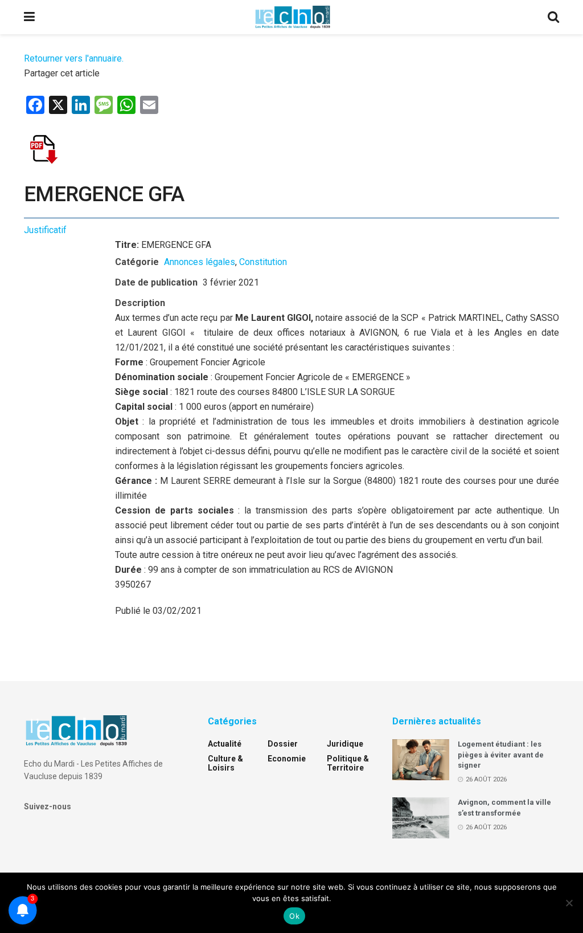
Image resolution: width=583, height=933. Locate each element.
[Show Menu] (29, 17)
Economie (287, 758)
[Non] (568, 902)
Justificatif (45, 230)
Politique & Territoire (348, 763)
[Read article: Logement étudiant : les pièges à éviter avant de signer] (420, 759)
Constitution (263, 261)
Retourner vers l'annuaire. (74, 58)
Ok (294, 915)
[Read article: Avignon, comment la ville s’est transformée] (420, 817)
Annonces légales (199, 261)
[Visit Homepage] (292, 17)
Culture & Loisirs (225, 763)
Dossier (283, 743)
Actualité (224, 743)
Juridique (345, 743)
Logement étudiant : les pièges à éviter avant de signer (501, 754)
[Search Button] (553, 17)
